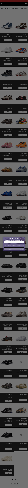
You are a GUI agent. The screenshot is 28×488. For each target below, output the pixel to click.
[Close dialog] (24, 237)
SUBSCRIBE (14, 247)
